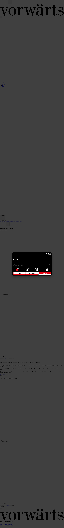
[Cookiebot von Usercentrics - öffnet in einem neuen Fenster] (47, 254)
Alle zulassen (44, 273)
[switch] (27, 270)
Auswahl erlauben (32, 273)
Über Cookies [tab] (45, 256)
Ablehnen (19, 273)
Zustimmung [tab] (19, 256)
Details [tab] (32, 256)
